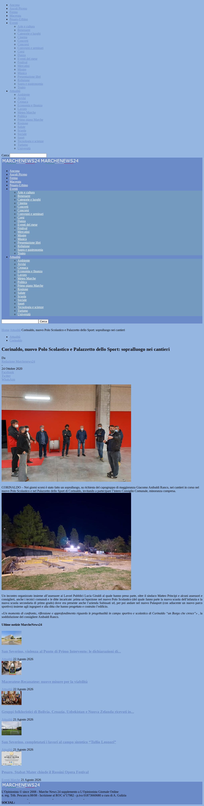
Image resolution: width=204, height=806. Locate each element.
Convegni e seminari (30, 48)
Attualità (15, 91)
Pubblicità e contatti (14, 799)
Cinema (22, 37)
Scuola (22, 130)
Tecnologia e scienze (31, 141)
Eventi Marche (11, 779)
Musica (22, 73)
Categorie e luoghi (29, 33)
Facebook (22, 802)
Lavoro (22, 109)
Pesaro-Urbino (19, 19)
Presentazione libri (29, 76)
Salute (21, 126)
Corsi (21, 51)
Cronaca (23, 101)
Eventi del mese (27, 58)
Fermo (14, 12)
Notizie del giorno (40, 799)
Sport (21, 137)
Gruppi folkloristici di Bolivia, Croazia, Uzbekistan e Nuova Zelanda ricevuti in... (68, 712)
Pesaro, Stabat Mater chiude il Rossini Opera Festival (45, 772)
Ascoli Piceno (18, 8)
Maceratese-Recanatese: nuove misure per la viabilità (45, 682)
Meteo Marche (27, 112)
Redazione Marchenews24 (18, 361)
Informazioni (62, 799)
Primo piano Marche (30, 119)
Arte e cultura (26, 26)
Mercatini (23, 66)
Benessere (24, 30)
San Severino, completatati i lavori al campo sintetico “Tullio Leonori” (59, 742)
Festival (22, 62)
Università (24, 148)
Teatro (22, 87)
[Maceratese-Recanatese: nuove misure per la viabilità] (12, 674)
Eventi (14, 23)
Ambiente (24, 94)
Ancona (15, 5)
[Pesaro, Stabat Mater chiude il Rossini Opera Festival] (12, 764)
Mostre (22, 69)
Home (5, 330)
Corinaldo (16, 340)
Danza (22, 55)
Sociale (22, 134)
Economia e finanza (30, 105)
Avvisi (22, 98)
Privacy (77, 799)
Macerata (15, 15)
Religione (24, 80)
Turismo (23, 144)
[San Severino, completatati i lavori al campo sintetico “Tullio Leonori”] (12, 734)
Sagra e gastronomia (30, 83)
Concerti (23, 40)
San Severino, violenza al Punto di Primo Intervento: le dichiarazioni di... (61, 651)
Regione (23, 123)
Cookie (89, 799)
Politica (22, 116)
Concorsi (23, 44)
